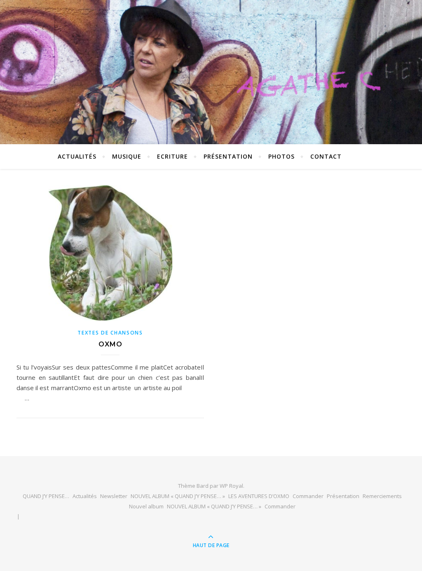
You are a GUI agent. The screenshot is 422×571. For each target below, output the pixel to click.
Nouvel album (146, 506)
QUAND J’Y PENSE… (46, 496)
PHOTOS (281, 156)
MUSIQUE (126, 156)
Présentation (228, 156)
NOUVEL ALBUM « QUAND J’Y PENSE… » (178, 496)
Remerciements (382, 496)
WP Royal (231, 485)
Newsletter (113, 496)
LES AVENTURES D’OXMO (258, 496)
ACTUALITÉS (77, 156)
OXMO (110, 344)
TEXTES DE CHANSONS (110, 332)
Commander (308, 496)
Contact (326, 156)
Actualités (85, 496)
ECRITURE (172, 156)
